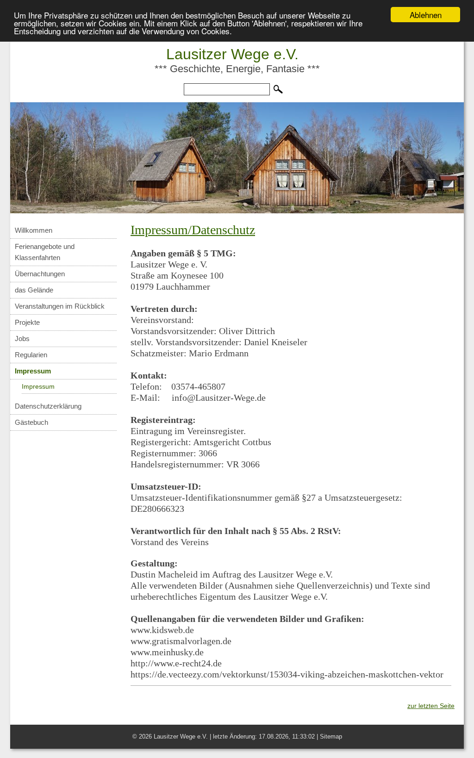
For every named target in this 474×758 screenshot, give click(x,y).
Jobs (22, 338)
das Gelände (34, 290)
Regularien (31, 355)
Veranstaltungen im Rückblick (60, 306)
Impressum (33, 371)
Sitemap (331, 736)
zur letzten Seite (431, 705)
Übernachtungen (40, 274)
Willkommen (33, 230)
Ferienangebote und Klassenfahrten (45, 251)
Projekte (27, 322)
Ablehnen (426, 14)
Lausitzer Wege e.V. (232, 54)
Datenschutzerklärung (48, 406)
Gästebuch (31, 422)
